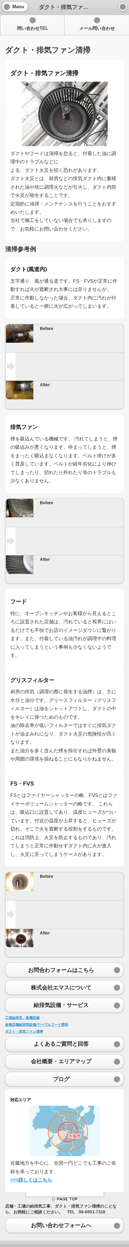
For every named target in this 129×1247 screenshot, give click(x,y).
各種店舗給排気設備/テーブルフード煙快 (36, 1024)
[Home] (122, 6)
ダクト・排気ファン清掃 (24, 1031)
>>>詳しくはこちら (31, 1180)
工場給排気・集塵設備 (22, 1018)
